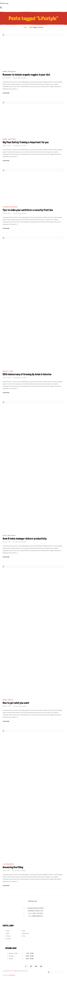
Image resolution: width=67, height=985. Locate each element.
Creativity (5, 371)
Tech (4, 864)
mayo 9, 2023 (6, 870)
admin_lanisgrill (22, 78)
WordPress (12, 975)
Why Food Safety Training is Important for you (26, 142)
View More (6, 93)
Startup (11, 371)
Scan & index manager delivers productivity (25, 538)
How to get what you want (16, 702)
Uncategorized (12, 71)
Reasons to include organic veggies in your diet (26, 74)
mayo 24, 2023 (7, 78)
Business (5, 71)
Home (25, 27)
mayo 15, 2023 (7, 377)
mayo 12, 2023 (7, 542)
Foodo (15, 971)
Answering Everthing (13, 867)
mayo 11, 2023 (7, 706)
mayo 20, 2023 (7, 213)
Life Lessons (6, 206)
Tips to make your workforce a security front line (28, 210)
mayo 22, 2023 (7, 145)
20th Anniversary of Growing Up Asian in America (27, 374)
